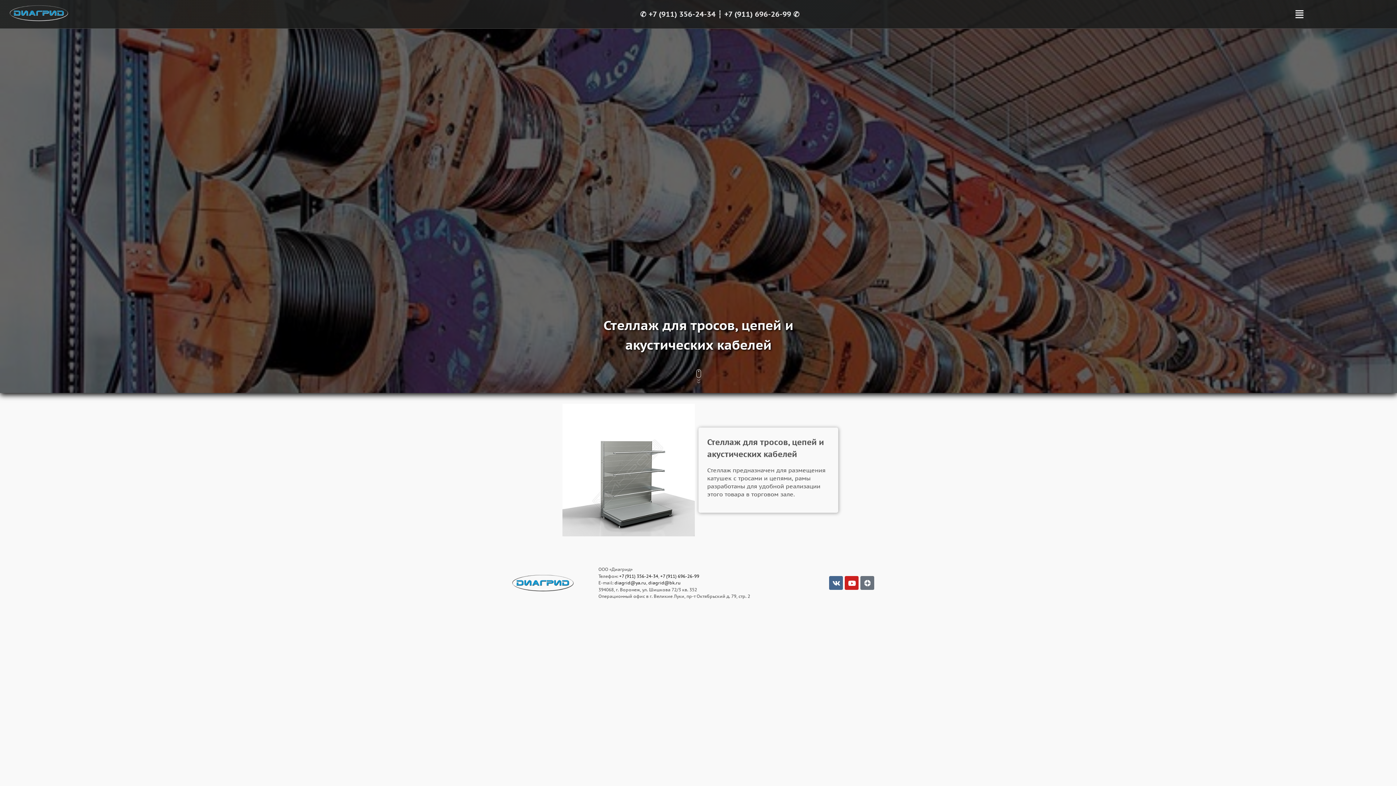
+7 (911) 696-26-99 (757, 14)
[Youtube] (852, 583)
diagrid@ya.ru (630, 582)
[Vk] (836, 583)
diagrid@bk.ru (664, 582)
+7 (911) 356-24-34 (682, 14)
